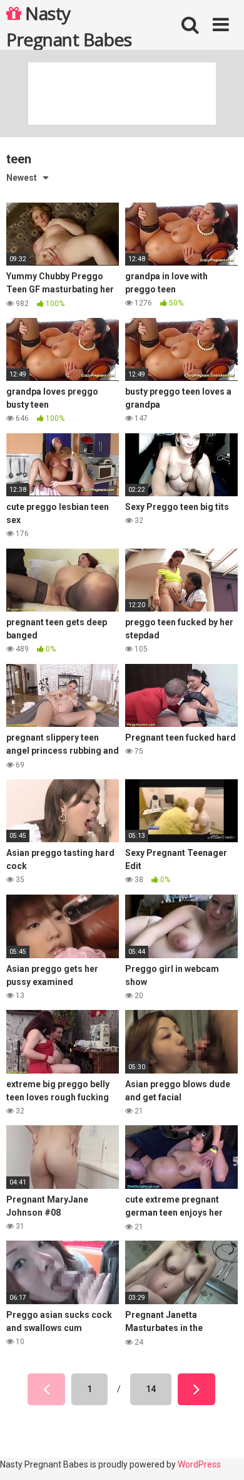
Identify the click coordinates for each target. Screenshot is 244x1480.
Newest (21, 178)
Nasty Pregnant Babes (68, 25)
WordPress (199, 1464)
